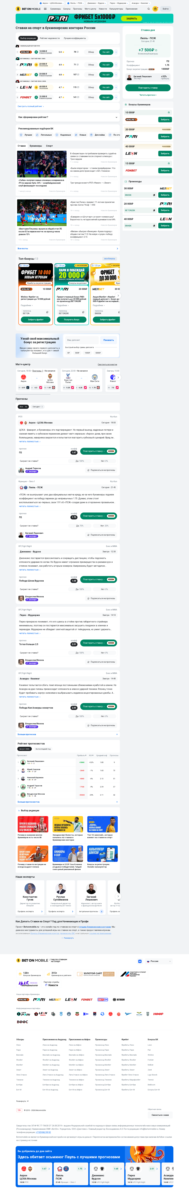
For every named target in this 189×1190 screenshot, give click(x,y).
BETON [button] (26, 313)
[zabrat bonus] (165, 119)
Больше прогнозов (27, 734)
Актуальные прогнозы (90, 911)
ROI (90, 755)
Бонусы (67, 9)
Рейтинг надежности (50, 38)
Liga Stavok (152, 1075)
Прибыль (81, 755)
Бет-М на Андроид (50, 1090)
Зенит (18, 1070)
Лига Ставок (21, 1075)
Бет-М (18, 1090)
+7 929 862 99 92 (43, 1132)
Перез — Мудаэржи (118, 3)
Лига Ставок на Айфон (78, 1075)
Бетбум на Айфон (76, 1085)
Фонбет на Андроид (51, 1060)
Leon (150, 1045)
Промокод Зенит (102, 1070)
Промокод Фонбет (103, 1060)
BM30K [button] (98, 313)
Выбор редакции (28, 38)
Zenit (150, 1070)
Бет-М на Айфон (75, 1090)
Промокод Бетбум (103, 1085)
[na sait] (106, 52)
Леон (18, 1045)
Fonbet (150, 1060)
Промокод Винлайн (103, 1055)
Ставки (22, 146)
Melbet (150, 1065)
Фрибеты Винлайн (129, 1055)
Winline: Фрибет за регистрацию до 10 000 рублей (35, 298)
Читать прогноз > (147, 95)
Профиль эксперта (26, 911)
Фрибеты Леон (127, 1045)
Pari (149, 1050)
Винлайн (19, 1055)
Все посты (23, 248)
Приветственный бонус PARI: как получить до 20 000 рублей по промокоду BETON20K (71, 299)
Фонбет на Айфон (76, 1060)
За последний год (43, 749)
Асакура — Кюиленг (140, 3)
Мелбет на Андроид (51, 1065)
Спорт (49, 146)
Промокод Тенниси (103, 1080)
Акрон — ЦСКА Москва (52, 3)
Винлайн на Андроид (51, 1055)
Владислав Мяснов (36, 794)
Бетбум (19, 1085)
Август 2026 (24, 749)
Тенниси (19, 1080)
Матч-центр (90, 9)
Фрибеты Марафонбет (130, 1080)
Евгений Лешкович (35, 761)
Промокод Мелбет (103, 1065)
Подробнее (26, 305)
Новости (103, 9)
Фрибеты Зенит (128, 1070)
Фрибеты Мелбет (128, 1065)
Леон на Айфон (75, 1045)
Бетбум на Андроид (51, 1085)
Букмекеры (36, 146)
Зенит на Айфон (75, 1070)
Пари (18, 1050)
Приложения (131, 9)
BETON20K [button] (64, 313)
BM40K (128, 225)
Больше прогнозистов (28, 802)
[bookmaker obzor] (91, 52)
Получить (71, 320)
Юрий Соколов (33, 769)
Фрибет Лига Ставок (130, 1075)
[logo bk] (131, 120)
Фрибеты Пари (127, 1050)
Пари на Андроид (50, 1050)
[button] (101, 470)
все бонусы (109, 258)
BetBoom (151, 1085)
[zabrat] (165, 195)
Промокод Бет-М (102, 1090)
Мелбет (19, 1065)
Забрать (36, 320)
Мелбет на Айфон (76, 1065)
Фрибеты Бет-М (128, 1090)
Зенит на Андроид (50, 1070)
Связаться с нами (160, 1115)
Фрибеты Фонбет (128, 1060)
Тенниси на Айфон (76, 1080)
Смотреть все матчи (107, 364)
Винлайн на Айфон (76, 1055)
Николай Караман (35, 777)
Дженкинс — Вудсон (95, 3)
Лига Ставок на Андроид (53, 1075)
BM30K (128, 195)
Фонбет (19, 1060)
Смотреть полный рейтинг (30, 106)
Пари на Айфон (75, 1050)
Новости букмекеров (57, 191)
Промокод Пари (102, 1050)
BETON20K (130, 210)
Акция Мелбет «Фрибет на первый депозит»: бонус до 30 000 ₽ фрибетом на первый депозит (107, 299)
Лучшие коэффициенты (75, 38)
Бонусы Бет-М (154, 1090)
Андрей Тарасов (34, 786)
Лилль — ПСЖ (76, 3)
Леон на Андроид (50, 1045)
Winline (151, 1055)
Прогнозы (77, 9)
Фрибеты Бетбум (128, 1085)
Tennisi (151, 1080)
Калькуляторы (116, 9)
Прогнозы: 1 (37, 371)
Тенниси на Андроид (51, 1080)
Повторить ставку (148, 88)
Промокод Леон (102, 1045)
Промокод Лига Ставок (105, 1075)
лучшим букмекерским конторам (95, 927)
